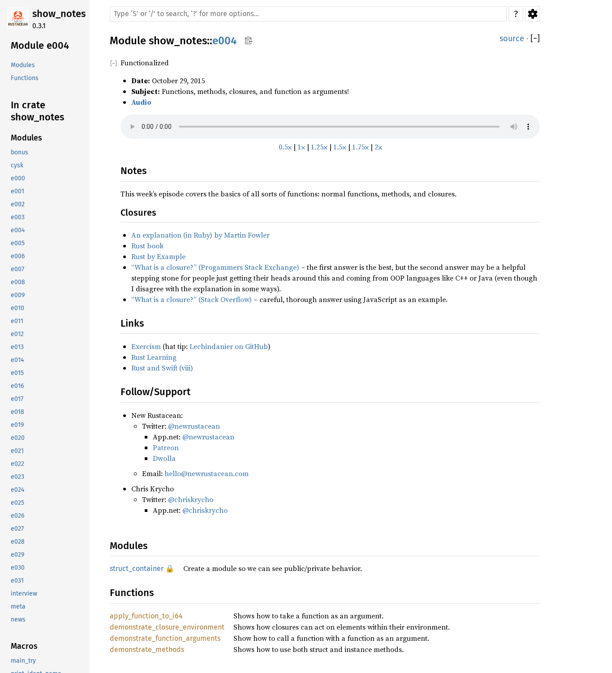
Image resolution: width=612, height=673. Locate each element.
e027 (17, 528)
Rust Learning (154, 357)
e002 (18, 204)
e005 (18, 243)
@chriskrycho (190, 499)
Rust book (147, 246)
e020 (18, 438)
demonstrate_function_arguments (165, 638)
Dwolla (164, 458)
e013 (17, 347)
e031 (17, 580)
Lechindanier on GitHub (229, 346)
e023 (17, 477)
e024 (17, 490)
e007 (17, 269)
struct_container (137, 568)
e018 (17, 412)
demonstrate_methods (147, 649)
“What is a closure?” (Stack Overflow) (191, 299)
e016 (17, 386)
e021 (17, 451)
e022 (17, 464)
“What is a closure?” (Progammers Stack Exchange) (215, 267)
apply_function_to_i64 (146, 616)
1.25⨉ (319, 147)
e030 (18, 567)
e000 (18, 178)
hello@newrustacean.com (206, 473)
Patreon (166, 447)
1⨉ (301, 147)
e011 (17, 321)
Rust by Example (158, 256)
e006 (18, 256)
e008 (18, 282)
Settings (532, 13)
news (18, 619)
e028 (18, 541)
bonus (19, 152)
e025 (17, 503)
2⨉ (378, 147)
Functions (25, 78)
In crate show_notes (37, 111)
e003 (18, 217)
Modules (23, 65)
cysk (17, 165)
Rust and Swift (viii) (162, 368)
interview (24, 593)
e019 (17, 425)
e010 (17, 308)
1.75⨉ (360, 147)
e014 (17, 360)
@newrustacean (194, 426)
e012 (17, 334)
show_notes (59, 14)
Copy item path (248, 40)
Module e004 (40, 45)
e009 (18, 295)
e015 (17, 373)
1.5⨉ (339, 147)
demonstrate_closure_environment (167, 627)
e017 (17, 399)
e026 (17, 516)
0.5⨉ (285, 147)
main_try (23, 660)
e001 (17, 191)
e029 (17, 554)
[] (535, 38)
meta (18, 606)
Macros (24, 646)
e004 (18, 230)
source (512, 38)
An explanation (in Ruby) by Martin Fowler (200, 235)
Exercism (146, 346)
